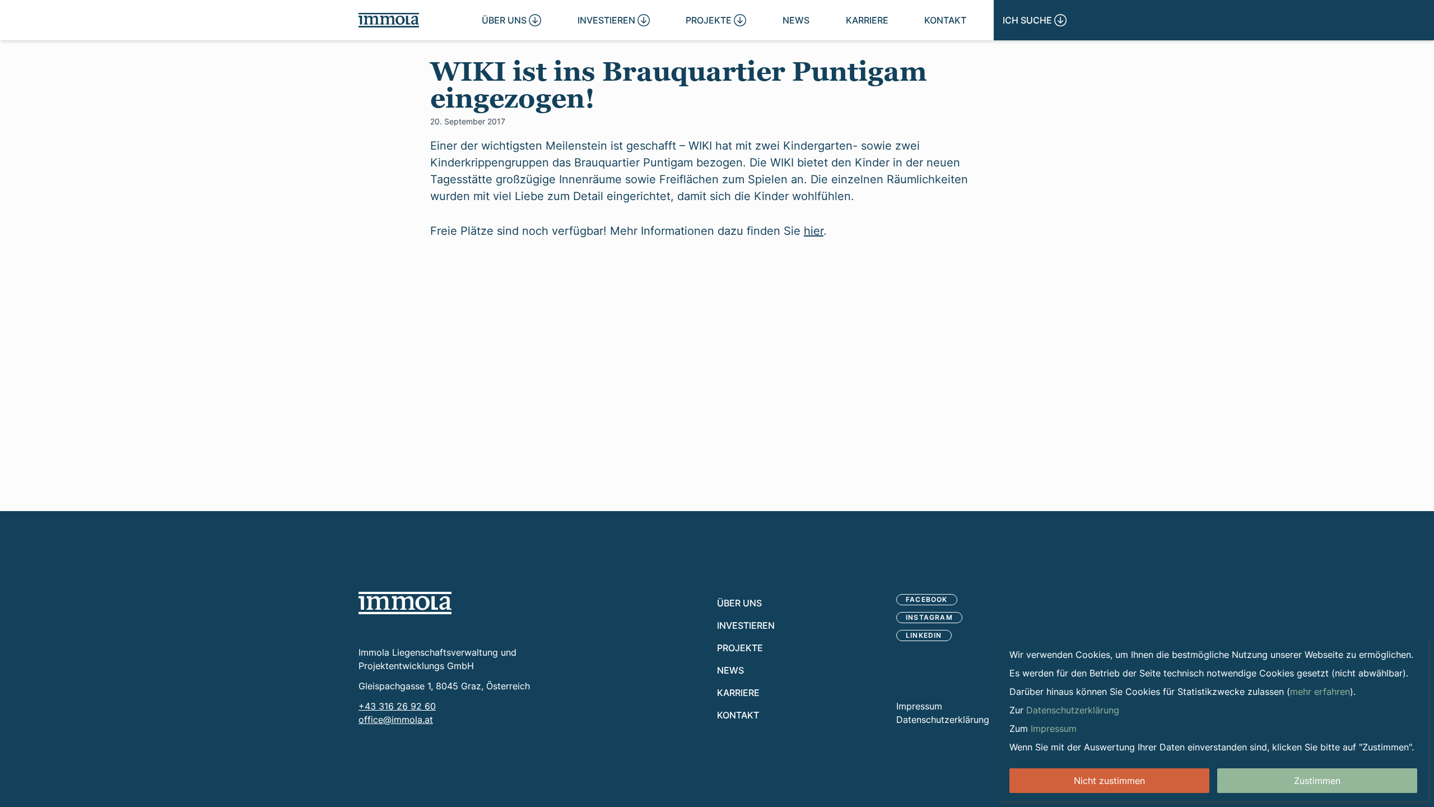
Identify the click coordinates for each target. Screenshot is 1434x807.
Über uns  (511, 19)
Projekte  (716, 19)
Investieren (746, 625)
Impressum (919, 706)
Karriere (867, 19)
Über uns (739, 602)
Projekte (740, 647)
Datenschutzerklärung (942, 719)
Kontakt (945, 19)
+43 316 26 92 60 (397, 706)
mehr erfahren (1320, 691)
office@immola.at (395, 719)
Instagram (929, 617)
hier (813, 230)
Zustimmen (1317, 780)
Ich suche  (1035, 19)
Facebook (927, 599)
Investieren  (614, 19)
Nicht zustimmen (1109, 780)
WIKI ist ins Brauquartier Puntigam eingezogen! (678, 85)
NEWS (796, 19)
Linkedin (924, 635)
